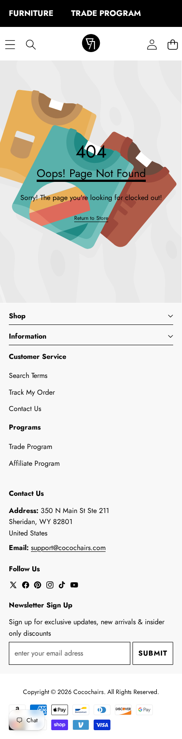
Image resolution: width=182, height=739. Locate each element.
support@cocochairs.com (68, 548)
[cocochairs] (91, 44)
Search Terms (28, 375)
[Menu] (10, 44)
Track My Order (32, 392)
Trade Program (30, 446)
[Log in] (152, 44)
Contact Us (25, 408)
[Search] (31, 44)
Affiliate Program (34, 463)
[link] (91, 218)
